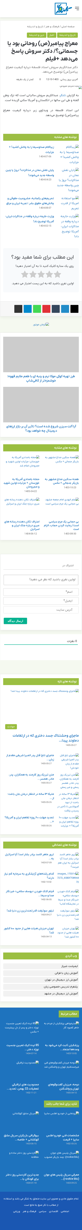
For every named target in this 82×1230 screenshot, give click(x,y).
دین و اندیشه (36, 35)
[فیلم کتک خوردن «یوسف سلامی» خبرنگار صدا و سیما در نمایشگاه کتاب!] (68, 897)
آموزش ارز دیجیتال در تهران (61, 980)
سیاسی (42, 1211)
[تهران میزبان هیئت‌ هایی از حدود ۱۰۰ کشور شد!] (68, 933)
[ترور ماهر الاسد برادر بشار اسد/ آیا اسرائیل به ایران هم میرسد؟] (68, 860)
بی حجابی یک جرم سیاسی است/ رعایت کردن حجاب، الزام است (61, 525)
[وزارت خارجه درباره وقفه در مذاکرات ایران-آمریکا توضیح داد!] (68, 226)
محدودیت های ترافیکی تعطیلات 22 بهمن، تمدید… (23, 1087)
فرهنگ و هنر (52, 26)
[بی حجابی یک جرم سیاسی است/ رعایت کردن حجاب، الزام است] (61, 508)
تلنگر (63, 95)
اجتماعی (65, 1211)
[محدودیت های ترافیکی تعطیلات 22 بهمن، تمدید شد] (21, 1071)
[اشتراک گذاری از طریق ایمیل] (18, 309)
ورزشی (16, 1211)
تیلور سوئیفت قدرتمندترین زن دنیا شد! (30, 911)
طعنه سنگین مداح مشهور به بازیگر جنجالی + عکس (62, 481)
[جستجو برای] (5, 10)
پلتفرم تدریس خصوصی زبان (61, 987)
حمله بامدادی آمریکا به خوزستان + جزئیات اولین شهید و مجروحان (21, 483)
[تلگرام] (28, 309)
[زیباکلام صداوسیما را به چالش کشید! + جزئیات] (68, 155)
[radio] (57, 275)
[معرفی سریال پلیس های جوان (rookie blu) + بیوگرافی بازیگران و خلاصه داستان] (61, 1161)
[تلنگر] (63, 9)
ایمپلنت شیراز (69, 966)
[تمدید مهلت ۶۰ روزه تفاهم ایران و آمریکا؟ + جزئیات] (68, 823)
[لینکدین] (65, 309)
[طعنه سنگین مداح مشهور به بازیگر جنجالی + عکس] (61, 465)
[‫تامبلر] (56, 309)
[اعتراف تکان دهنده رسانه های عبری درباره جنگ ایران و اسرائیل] (21, 508)
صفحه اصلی (68, 26)
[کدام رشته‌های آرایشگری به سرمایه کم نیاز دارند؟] (68, 879)
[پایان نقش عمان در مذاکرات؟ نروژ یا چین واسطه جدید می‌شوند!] (68, 180)
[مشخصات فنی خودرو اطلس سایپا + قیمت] (61, 1121)
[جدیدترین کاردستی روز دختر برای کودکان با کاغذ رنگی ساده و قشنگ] (21, 1161)
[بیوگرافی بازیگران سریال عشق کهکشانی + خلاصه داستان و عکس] (21, 1121)
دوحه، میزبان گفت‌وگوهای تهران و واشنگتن (63, 1087)
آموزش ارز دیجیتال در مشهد (61, 994)
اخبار (51, 35)
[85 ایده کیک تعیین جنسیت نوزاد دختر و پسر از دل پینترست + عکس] (21, 1031)
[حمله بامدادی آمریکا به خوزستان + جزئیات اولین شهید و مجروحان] (21, 465)
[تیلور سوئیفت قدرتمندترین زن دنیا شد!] (68, 916)
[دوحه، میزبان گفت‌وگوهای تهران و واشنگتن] (61, 1071)
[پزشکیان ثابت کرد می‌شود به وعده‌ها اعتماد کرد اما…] (61, 1031)
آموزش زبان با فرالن (66, 973)
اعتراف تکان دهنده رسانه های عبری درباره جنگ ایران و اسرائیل (21, 525)
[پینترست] (46, 309)
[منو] (77, 10)
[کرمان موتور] (41, 324)
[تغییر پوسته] (12, 10)
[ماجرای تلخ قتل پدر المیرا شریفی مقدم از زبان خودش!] (68, 761)
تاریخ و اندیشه (35, 26)
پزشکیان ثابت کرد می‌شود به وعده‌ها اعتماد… (62, 1047)
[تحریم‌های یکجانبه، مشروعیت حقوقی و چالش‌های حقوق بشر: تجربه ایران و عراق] (68, 203)
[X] (74, 309)
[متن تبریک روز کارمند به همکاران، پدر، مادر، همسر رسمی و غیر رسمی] (68, 781)
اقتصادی (53, 1211)
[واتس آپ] (37, 309)
